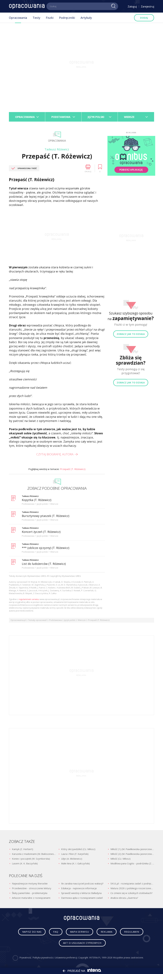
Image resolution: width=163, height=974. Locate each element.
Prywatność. (25, 957)
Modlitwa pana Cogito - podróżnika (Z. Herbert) (132, 863)
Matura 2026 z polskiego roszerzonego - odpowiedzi (132, 888)
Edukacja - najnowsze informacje (79, 888)
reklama (106, 931)
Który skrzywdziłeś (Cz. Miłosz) (78, 849)
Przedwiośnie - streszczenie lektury (31, 888)
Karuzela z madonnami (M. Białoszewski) (34, 853)
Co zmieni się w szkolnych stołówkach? (131, 893)
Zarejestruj (147, 6)
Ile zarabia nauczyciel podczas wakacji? (82, 883)
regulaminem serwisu (29, 599)
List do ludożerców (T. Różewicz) (44, 564)
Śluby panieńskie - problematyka (29, 893)
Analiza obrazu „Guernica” (124, 897)
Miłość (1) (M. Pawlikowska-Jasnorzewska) (132, 849)
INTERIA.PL (95, 957)
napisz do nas (32, 931)
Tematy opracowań (37, 620)
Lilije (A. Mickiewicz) (71, 858)
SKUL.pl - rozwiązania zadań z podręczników (132, 883)
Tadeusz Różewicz (57, 149)
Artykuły (86, 18)
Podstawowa (55, 620)
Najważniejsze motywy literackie (30, 883)
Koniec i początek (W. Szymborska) (31, 858)
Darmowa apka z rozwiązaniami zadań (82, 897)
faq (55, 931)
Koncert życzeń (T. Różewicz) (41, 532)
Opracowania (18, 18)
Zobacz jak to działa (131, 333)
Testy (36, 18)
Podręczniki (67, 18)
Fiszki (49, 18)
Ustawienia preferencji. (66, 957)
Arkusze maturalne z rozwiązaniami (31, 897)
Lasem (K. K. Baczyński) (25, 863)
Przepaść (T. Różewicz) (72, 469)
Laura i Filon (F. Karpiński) (75, 853)
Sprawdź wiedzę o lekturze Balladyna (81, 893)
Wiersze (82, 620)
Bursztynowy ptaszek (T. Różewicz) (45, 516)
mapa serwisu (79, 931)
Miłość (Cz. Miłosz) (120, 858)
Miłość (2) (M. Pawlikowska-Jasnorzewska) (132, 853)
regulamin (131, 931)
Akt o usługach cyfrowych (82, 942)
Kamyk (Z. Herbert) (22, 849)
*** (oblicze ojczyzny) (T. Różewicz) (45, 548)
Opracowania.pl (18, 620)
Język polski (69, 620)
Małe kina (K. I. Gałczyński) (75, 863)
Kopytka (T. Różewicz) (36, 500)
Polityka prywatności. (43, 957)
